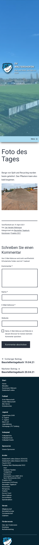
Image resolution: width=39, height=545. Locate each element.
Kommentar (7, 266)
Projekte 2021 (16, 233)
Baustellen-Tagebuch (21, 230)
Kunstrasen (6, 233)
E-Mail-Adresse (8, 305)
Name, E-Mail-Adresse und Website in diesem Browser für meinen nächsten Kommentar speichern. (19, 334)
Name (5, 292)
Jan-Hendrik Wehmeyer (13, 228)
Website (5, 318)
